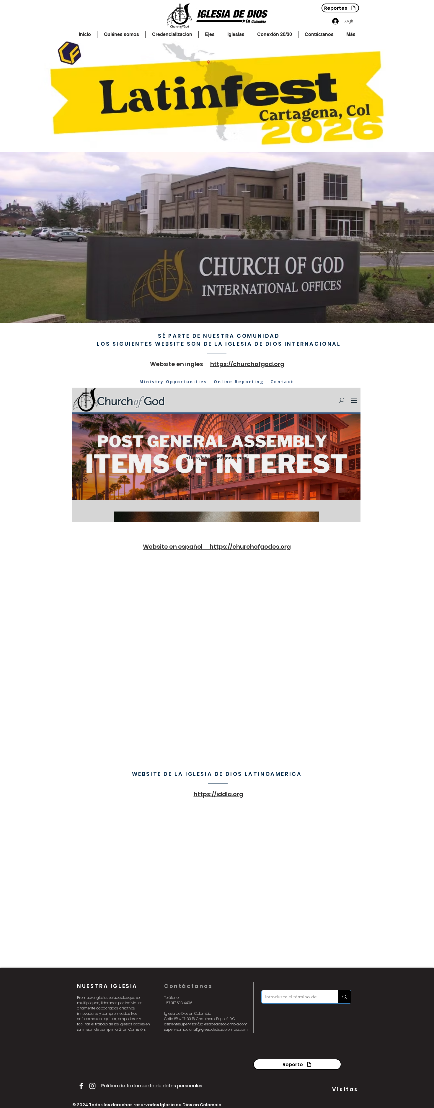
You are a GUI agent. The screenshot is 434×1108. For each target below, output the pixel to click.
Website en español (176, 546)
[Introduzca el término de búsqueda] (344, 996)
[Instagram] (92, 1086)
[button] (121, 34)
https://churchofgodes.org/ (216, 458)
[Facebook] (81, 1086)
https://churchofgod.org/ (216, 451)
